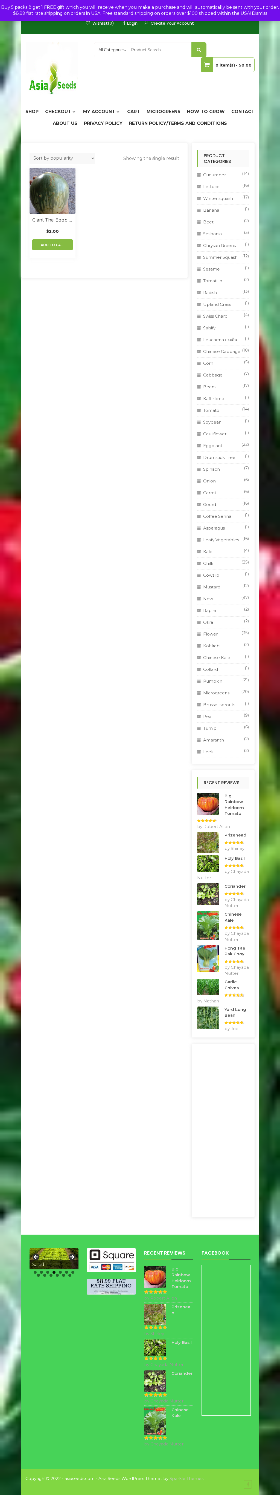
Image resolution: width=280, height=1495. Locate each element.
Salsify (209, 327)
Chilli (208, 563)
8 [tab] (38, 1275)
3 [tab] (47, 1272)
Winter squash (218, 198)
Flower (210, 634)
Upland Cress (217, 304)
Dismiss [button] (259, 13)
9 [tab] (44, 1275)
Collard (210, 669)
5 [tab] (60, 1272)
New (208, 598)
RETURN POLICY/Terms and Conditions (178, 123)
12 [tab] (63, 1275)
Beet (208, 222)
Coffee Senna (217, 516)
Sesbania (212, 233)
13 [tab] (69, 1275)
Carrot (209, 492)
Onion (209, 481)
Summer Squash (220, 257)
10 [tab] (50, 1275)
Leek (208, 751)
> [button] (72, 1257)
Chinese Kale (216, 657)
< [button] (36, 1257)
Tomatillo (212, 280)
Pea (207, 716)
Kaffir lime (213, 398)
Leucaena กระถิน (220, 339)
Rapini (209, 610)
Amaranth (213, 740)
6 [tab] (66, 1272)
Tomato (211, 410)
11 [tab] (57, 1275)
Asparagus (214, 528)
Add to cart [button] (53, 245)
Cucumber (214, 174)
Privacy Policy (103, 123)
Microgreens (163, 111)
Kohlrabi (211, 645)
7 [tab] (72, 1272)
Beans (209, 386)
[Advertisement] (223, 1130)
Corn (208, 363)
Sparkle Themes (186, 1478)
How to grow (206, 111)
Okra (208, 622)
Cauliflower (214, 433)
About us (65, 123)
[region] (54, 1258)
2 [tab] (41, 1272)
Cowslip (211, 575)
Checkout (58, 111)
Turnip (210, 728)
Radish (210, 292)
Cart (133, 111)
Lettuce (211, 186)
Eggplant (212, 445)
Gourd (209, 504)
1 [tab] (35, 1272)
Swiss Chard (215, 316)
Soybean (212, 422)
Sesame (211, 269)
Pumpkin (212, 681)
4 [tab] (54, 1272)
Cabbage (213, 375)
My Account (99, 111)
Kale (207, 551)
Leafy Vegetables (221, 539)
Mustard (211, 587)
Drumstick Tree (219, 457)
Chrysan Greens (219, 245)
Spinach (211, 469)
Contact (243, 111)
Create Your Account (172, 23)
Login (132, 23)
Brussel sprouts (219, 704)
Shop (32, 111)
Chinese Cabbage (221, 351)
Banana (211, 210)
